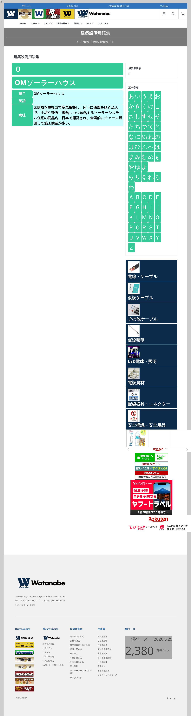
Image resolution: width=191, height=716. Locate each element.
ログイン (46, 652)
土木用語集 (102, 653)
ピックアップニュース (107, 674)
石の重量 (74, 666)
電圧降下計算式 (77, 636)
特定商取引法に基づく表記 (119, 6)
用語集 (77, 23)
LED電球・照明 (142, 361)
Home (23, 23)
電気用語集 (102, 636)
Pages (33, 23)
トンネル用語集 (104, 657)
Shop (47, 23)
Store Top (27, 6)
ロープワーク (76, 677)
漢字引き (101, 666)
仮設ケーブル (140, 297)
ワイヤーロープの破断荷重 (81, 672)
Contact (103, 23)
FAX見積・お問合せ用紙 (53, 665)
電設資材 (136, 382)
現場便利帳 (62, 23)
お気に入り (47, 648)
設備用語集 (102, 645)
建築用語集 (102, 640)
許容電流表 (75, 640)
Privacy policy (21, 697)
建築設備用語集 (100, 41)
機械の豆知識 (76, 649)
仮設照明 (136, 340)
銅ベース (74, 653)
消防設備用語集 (104, 649)
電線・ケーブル (143, 276)
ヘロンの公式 (76, 657)
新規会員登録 (73, 6)
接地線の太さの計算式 (80, 645)
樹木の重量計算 (77, 662)
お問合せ (165, 6)
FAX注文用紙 (48, 660)
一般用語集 (102, 662)
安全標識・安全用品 (147, 425)
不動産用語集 (103, 670)
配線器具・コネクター (149, 404)
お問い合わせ (48, 656)
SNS (89, 23)
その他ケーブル (143, 319)
